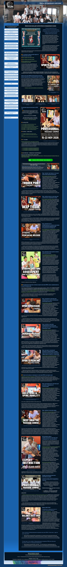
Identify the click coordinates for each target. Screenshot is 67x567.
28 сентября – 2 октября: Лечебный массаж (28, 129)
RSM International (32, 554)
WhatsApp (34, 119)
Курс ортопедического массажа (48, 388)
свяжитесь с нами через (28, 119)
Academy (37, 554)
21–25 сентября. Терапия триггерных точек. (28, 124)
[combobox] (59, 1)
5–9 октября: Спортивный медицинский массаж (29, 136)
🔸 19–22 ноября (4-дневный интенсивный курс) (30, 150)
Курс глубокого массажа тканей (28, 59)
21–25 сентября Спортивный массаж (27, 125)
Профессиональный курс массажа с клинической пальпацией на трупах (34, 494)
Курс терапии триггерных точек (28, 57)
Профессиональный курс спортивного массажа (30, 141)
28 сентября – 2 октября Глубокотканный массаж (29, 128)
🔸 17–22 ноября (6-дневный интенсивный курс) (30, 149)
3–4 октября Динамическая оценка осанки (28, 133)
